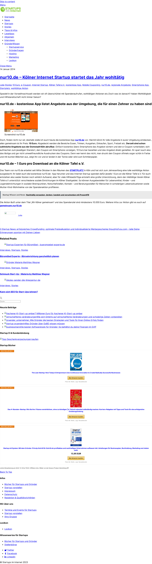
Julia (2, 85)
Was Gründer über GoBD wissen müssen (45, 323)
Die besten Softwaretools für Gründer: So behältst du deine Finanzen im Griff (58, 327)
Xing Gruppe (10, 516)
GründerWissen (12, 43)
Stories (7, 27)
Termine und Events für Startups (20, 510)
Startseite (9, 17)
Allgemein (9, 37)
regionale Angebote (121, 85)
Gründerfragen (16, 50)
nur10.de (105, 85)
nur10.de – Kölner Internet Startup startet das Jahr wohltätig (62, 77)
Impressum (9, 491)
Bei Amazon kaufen (76, 378)
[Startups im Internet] (10, 11)
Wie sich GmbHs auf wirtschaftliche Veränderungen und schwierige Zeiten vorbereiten (79, 317)
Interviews (9, 40)
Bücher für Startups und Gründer (20, 484)
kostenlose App (73, 85)
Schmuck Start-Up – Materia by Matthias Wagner (25, 274)
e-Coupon (26, 85)
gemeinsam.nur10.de (11, 205)
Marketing (14, 57)
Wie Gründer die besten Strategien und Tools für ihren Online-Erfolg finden (66, 320)
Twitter (10, 550)
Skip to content (7, 1)
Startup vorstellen (13, 487)
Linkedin (11, 557)
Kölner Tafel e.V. (57, 85)
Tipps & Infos (10, 30)
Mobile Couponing (91, 85)
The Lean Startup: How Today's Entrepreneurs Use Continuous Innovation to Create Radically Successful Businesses (76, 373)
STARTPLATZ (77, 170)
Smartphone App (140, 85)
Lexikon (12, 60)
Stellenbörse (10, 544)
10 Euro (16, 85)
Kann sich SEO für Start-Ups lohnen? (19, 292)
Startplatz (5, 88)
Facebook (12, 553)
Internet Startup (40, 85)
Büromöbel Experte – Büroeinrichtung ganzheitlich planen (29, 256)
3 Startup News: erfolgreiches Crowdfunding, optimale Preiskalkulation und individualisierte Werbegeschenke (54, 229)
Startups (8, 23)
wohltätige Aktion (19, 88)
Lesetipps (9, 33)
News (7, 20)
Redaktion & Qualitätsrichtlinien (19, 497)
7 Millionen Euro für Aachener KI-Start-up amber (58, 313)
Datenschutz (10, 494)
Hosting (13, 53)
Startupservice (16, 47)
